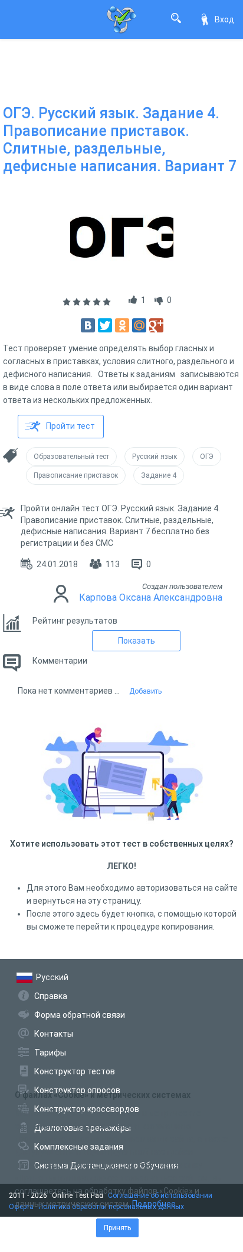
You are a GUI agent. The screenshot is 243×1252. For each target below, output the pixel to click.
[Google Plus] (156, 325)
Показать (136, 640)
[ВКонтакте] (88, 325)
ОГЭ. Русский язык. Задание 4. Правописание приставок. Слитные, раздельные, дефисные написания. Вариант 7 (120, 140)
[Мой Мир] (139, 325)
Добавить (145, 691)
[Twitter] (105, 325)
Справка (50, 996)
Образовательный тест (71, 456)
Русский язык (154, 456)
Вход (224, 19)
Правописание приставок (76, 475)
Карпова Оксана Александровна (150, 597)
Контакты (53, 1033)
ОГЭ (207, 456)
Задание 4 (158, 475)
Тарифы (50, 1052)
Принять (117, 1228)
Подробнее (154, 1203)
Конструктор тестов (74, 1071)
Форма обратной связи (79, 1015)
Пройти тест (70, 426)
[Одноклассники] (122, 325)
